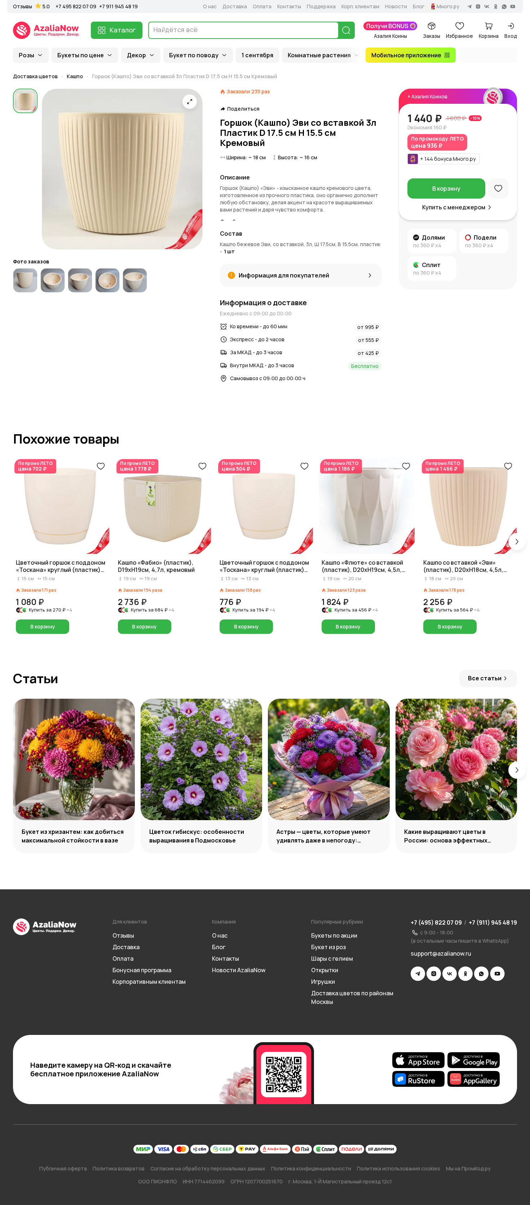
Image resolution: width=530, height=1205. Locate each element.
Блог (418, 6)
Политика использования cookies (398, 1168)
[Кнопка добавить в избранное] (100, 466)
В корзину (446, 188)
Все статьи (485, 678)
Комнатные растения (319, 55)
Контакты (289, 6)
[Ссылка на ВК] (449, 973)
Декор (136, 55)
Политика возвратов (119, 1168)
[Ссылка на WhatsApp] (481, 973)
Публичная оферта (63, 1168)
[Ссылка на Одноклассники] (465, 973)
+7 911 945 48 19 (118, 6)
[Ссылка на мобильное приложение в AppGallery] (473, 1079)
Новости (396, 6)
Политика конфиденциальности (311, 1168)
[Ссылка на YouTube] (497, 973)
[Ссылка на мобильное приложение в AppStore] (418, 1060)
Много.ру (448, 6)
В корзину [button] (42, 626)
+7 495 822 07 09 (76, 6)
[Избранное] (498, 188)
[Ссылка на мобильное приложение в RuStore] (418, 1079)
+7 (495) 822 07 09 (436, 922)
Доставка (234, 6)
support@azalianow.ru (441, 953)
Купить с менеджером (453, 207)
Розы (26, 55)
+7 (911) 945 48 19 (493, 922)
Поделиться (243, 109)
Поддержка (321, 6)
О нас (210, 6)
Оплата (262, 6)
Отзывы (22, 6)
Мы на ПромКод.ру (468, 1168)
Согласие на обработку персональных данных (207, 1168)
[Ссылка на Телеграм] (418, 973)
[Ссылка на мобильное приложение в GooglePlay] (473, 1060)
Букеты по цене (80, 55)
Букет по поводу (193, 55)
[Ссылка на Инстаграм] (434, 973)
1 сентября (257, 55)
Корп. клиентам (360, 6)
